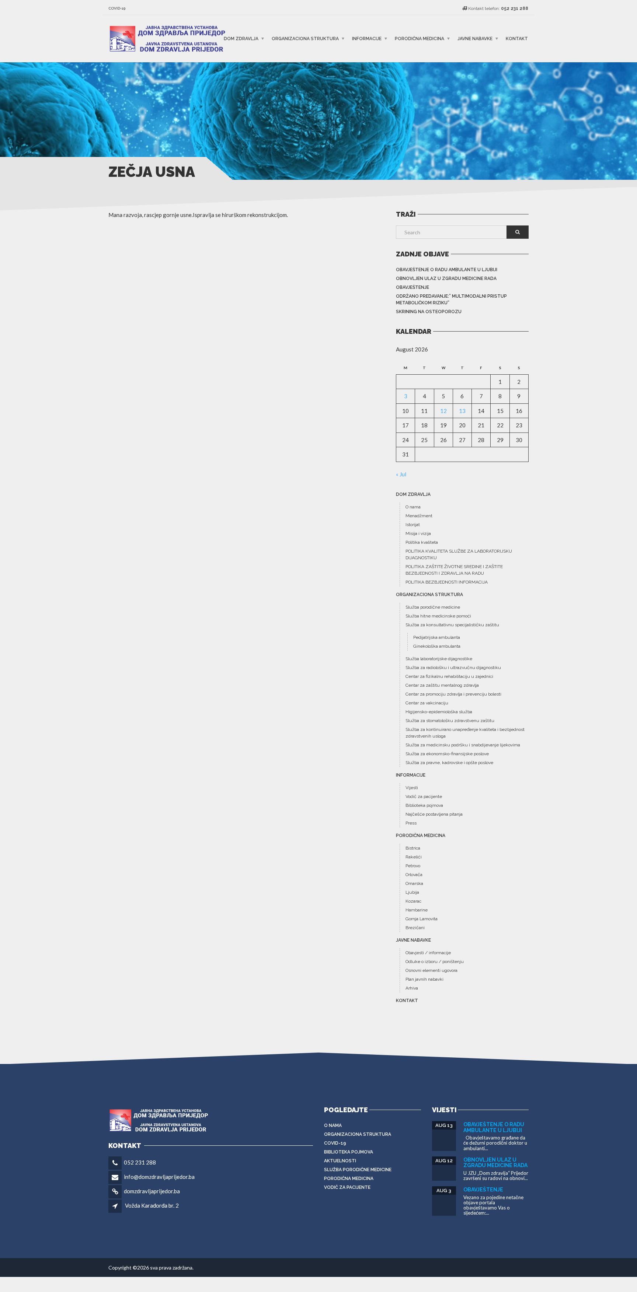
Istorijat (412, 524)
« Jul (401, 474)
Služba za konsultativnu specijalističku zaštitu (452, 624)
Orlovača (413, 874)
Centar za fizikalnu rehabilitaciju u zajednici (449, 676)
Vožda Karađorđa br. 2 (152, 1205)
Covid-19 (335, 1143)
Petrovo (412, 865)
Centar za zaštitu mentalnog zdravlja (442, 685)
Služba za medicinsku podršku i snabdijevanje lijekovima (462, 744)
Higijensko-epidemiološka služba (438, 711)
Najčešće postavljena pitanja (434, 814)
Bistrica (412, 848)
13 (462, 410)
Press (411, 823)
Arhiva (411, 988)
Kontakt (517, 38)
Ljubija (412, 892)
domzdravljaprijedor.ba (152, 1191)
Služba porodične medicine (432, 607)
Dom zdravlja (241, 38)
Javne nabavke (474, 38)
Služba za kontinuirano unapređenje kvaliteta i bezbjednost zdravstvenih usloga (465, 733)
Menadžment (418, 515)
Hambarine (416, 910)
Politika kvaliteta (421, 542)
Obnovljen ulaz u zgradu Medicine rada (446, 278)
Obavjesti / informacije (428, 952)
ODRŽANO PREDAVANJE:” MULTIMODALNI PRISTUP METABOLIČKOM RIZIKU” (451, 299)
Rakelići (413, 856)
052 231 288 (140, 1162)
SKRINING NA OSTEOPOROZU (429, 311)
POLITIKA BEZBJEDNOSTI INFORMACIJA (446, 582)
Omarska (414, 883)
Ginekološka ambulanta (436, 646)
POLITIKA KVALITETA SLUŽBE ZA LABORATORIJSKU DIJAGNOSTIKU (458, 554)
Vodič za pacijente (423, 796)
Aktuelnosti (340, 1160)
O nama (413, 507)
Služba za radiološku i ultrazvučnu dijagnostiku (453, 667)
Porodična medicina (419, 38)
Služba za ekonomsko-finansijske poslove (447, 753)
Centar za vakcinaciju (426, 702)
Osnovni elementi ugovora (431, 970)
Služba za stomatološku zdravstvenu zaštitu (449, 720)
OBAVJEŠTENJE (412, 287)
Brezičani (415, 927)
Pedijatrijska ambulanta (436, 637)
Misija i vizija (418, 533)
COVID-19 (116, 8)
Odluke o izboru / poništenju (434, 961)
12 (443, 410)
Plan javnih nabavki (424, 979)
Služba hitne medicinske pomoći (438, 616)
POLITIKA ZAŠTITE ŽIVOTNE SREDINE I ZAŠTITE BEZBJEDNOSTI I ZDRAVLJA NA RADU (454, 570)
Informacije (367, 38)
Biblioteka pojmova (424, 805)
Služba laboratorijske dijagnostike (438, 658)
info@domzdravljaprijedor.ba (159, 1176)
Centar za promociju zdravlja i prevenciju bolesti (453, 694)
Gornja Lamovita (421, 918)
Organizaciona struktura (305, 38)
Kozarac (413, 901)
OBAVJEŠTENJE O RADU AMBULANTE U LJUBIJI (446, 269)
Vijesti (411, 787)
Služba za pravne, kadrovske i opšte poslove (449, 762)
